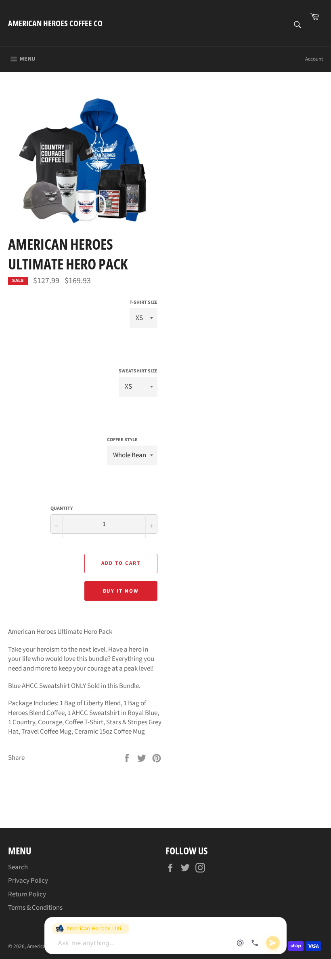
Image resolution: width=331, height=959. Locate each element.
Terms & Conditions (35, 908)
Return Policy (27, 894)
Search (18, 867)
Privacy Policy (28, 880)
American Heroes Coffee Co (55, 23)
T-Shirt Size (143, 302)
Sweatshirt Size (138, 371)
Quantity (61, 508)
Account (314, 59)
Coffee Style (122, 440)
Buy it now (121, 591)
